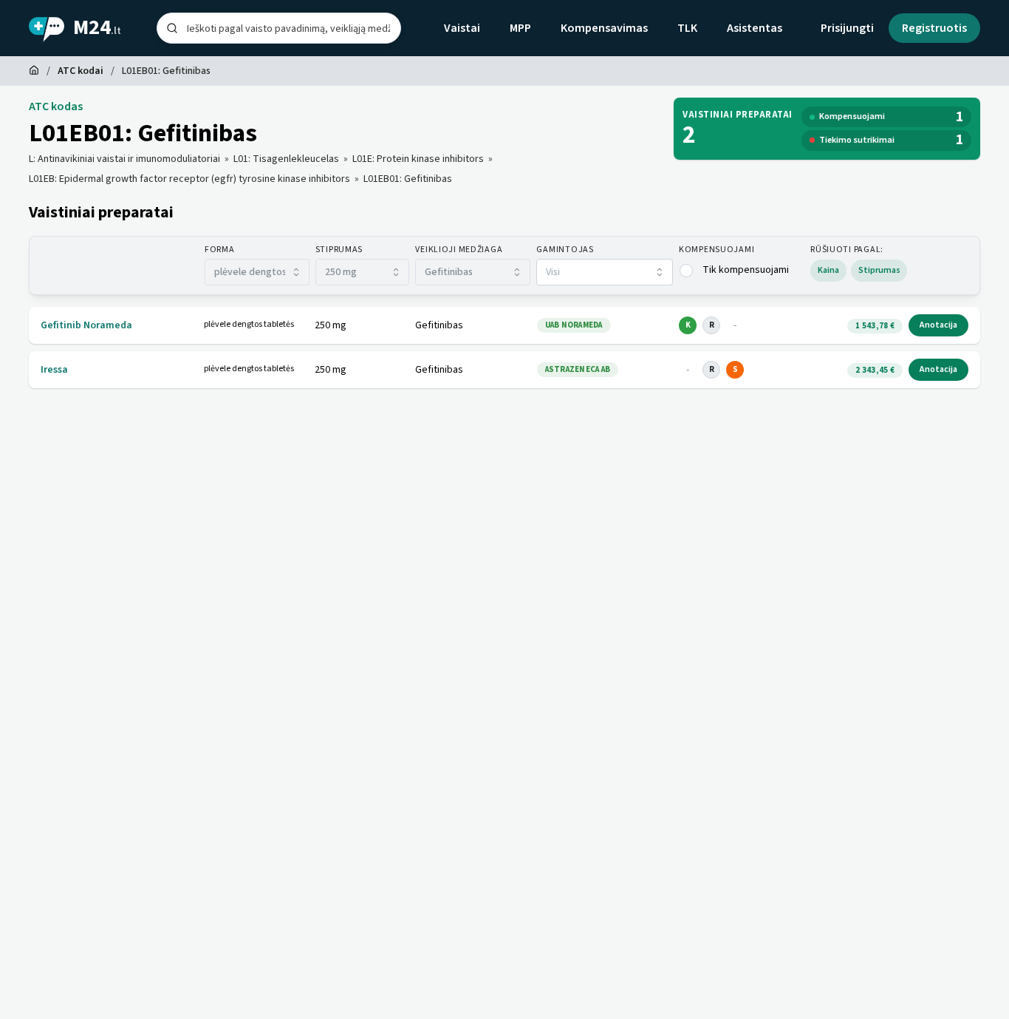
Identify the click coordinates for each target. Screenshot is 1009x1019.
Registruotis (934, 28)
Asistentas (754, 28)
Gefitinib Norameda (86, 325)
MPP (520, 28)
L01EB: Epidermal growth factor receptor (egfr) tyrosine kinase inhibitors (189, 179)
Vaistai (462, 28)
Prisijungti (847, 28)
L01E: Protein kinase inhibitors (418, 159)
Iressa (54, 369)
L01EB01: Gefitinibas (407, 179)
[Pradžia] (34, 71)
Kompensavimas (604, 28)
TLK (687, 28)
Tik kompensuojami (745, 270)
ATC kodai (80, 71)
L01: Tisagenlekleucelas (286, 159)
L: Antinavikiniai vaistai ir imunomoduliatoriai (124, 159)
